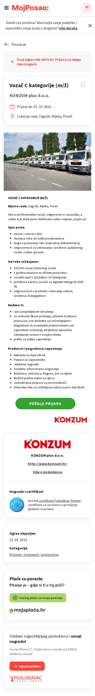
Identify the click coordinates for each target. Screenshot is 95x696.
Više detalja (68, 28)
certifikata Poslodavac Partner (60, 501)
